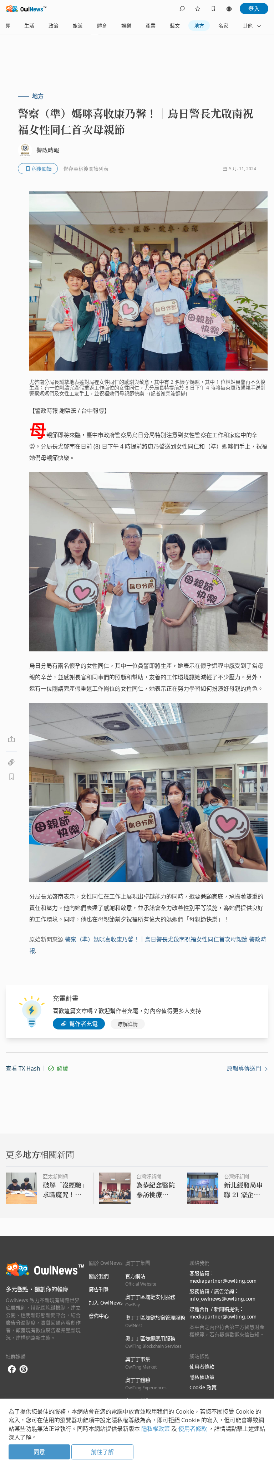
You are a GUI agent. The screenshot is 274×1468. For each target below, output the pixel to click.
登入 (254, 9)
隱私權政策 (201, 1377)
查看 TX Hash (23, 1068)
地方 (199, 25)
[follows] (198, 9)
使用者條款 (201, 1366)
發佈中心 (99, 1315)
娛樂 (126, 25)
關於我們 (99, 1276)
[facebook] (12, 1369)
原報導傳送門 (245, 1068)
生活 (29, 25)
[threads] (23, 1369)
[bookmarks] (213, 9)
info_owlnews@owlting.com (222, 1298)
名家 (223, 25)
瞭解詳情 (128, 1024)
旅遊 (78, 25)
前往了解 (102, 1452)
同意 (39, 1452)
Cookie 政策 (203, 1387)
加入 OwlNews (106, 1302)
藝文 (175, 25)
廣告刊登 (99, 1289)
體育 (102, 25)
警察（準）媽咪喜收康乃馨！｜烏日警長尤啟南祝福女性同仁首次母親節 (156, 939)
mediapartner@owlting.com (223, 1280)
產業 (151, 25)
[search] (182, 9)
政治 (54, 25)
